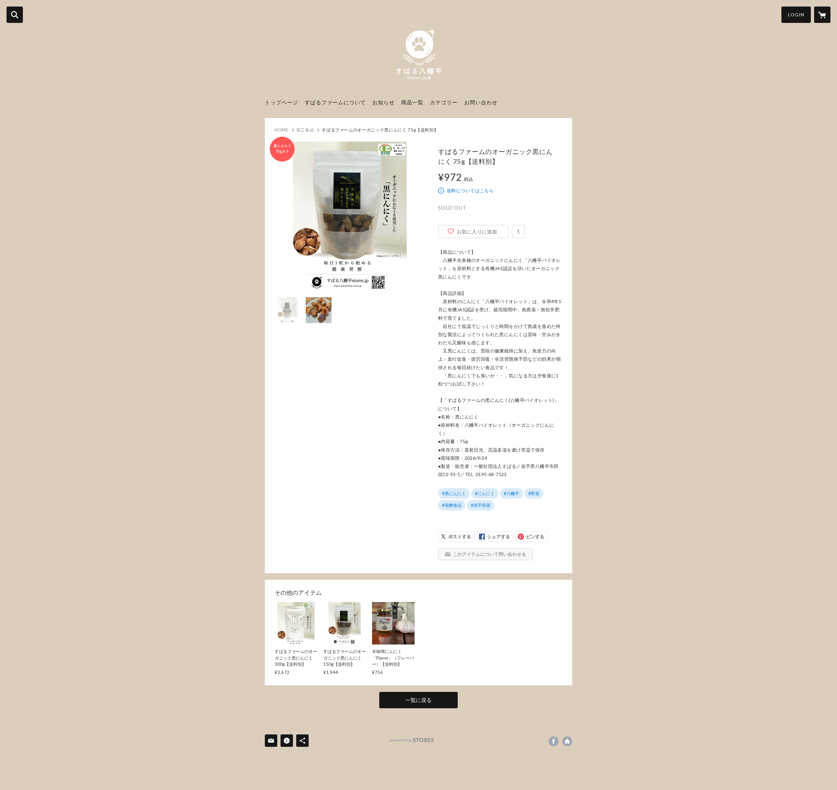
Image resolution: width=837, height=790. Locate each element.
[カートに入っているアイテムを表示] (822, 15)
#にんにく (485, 493)
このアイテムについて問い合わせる (489, 554)
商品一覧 (412, 102)
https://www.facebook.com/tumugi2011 (553, 741)
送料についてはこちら (470, 190)
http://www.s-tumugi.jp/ (567, 741)
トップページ (281, 102)
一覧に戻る (418, 700)
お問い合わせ (481, 102)
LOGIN (796, 14)
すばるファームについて (335, 102)
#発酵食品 (452, 505)
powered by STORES (412, 740)
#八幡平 (511, 493)
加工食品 (305, 129)
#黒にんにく (454, 493)
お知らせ (383, 102)
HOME (281, 129)
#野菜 (533, 493)
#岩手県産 (480, 505)
